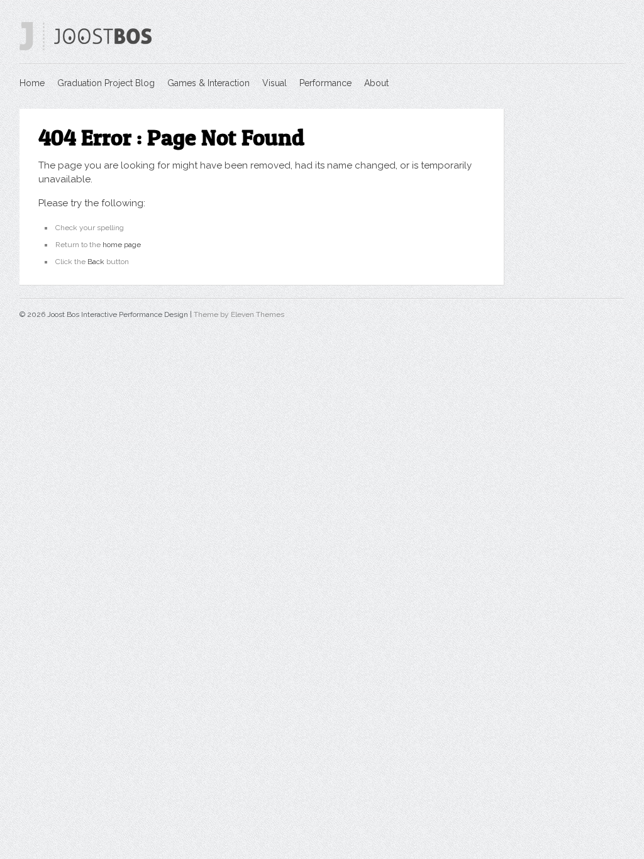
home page (122, 244)
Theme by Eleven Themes (239, 314)
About (376, 83)
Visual (274, 83)
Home (32, 83)
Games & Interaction (208, 83)
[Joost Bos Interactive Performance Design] (85, 47)
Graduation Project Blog (106, 83)
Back (95, 261)
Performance (325, 83)
